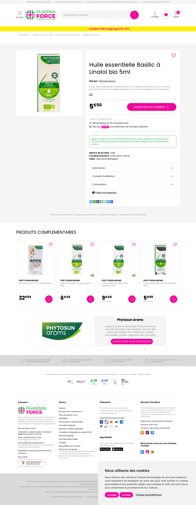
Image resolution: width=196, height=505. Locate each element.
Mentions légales (66, 436)
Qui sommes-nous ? (27, 428)
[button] (19, 15)
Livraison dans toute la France (68, 2)
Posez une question (106, 192)
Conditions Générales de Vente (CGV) (75, 432)
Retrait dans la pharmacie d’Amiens (157, 421)
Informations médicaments (71, 422)
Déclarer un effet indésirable (71, 429)
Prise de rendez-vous (68, 415)
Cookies (62, 442)
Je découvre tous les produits (132, 341)
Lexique (62, 408)
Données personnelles (68, 439)
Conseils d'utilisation (103, 176)
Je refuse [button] (126, 495)
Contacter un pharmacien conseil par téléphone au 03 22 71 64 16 (34, 433)
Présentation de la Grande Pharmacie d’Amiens (34, 451)
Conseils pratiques (67, 425)
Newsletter (63, 418)
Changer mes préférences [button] (148, 495)
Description (98, 168)
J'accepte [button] (112, 495)
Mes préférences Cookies (69, 446)
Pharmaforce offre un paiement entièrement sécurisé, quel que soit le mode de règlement (116, 410)
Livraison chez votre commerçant (155, 428)
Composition (99, 184)
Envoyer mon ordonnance (70, 411)
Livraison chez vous (149, 424)
